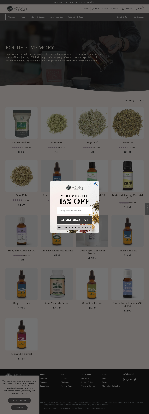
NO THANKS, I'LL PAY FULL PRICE (74, 228)
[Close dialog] (96, 184)
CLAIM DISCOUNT (74, 219)
